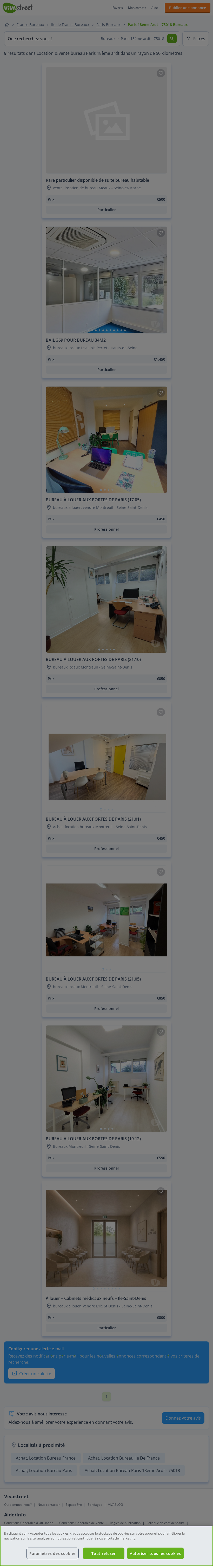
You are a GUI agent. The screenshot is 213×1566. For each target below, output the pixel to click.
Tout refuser (103, 1553)
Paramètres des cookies (52, 1553)
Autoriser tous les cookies (155, 1553)
